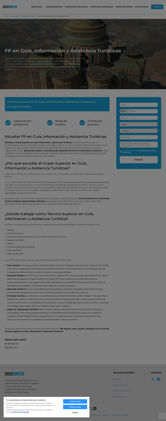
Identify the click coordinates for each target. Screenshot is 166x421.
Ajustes (75, 412)
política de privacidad (20, 412)
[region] (46, 407)
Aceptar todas (75, 401)
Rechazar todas (75, 407)
